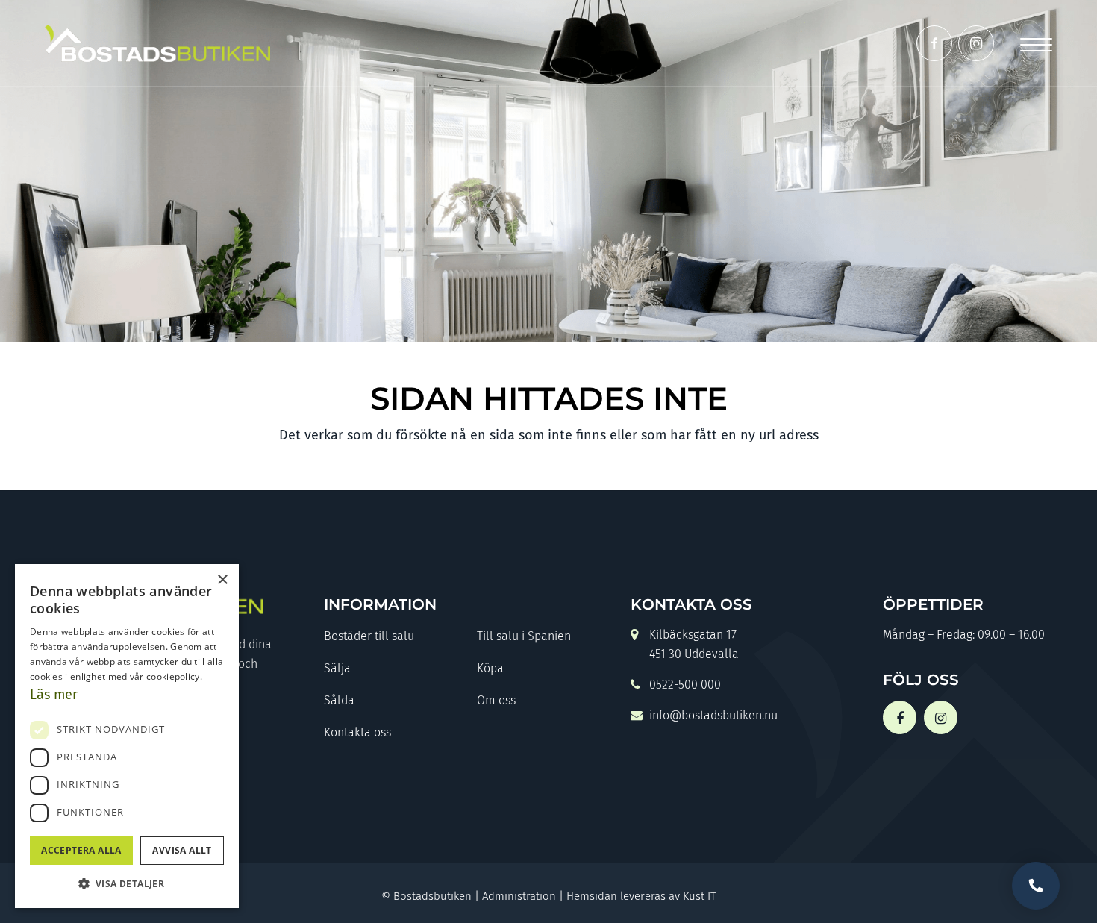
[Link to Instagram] (976, 43)
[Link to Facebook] (934, 43)
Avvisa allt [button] (181, 850)
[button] (127, 883)
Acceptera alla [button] (81, 850)
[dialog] (127, 736)
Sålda (339, 700)
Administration (519, 896)
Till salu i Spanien (524, 636)
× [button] (222, 580)
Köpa (490, 668)
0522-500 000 (685, 685)
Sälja (337, 668)
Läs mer (54, 694)
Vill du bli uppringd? (1036, 886)
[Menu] (1036, 43)
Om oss (496, 700)
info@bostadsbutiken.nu (713, 715)
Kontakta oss (357, 732)
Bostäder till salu (369, 636)
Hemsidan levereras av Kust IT (641, 896)
